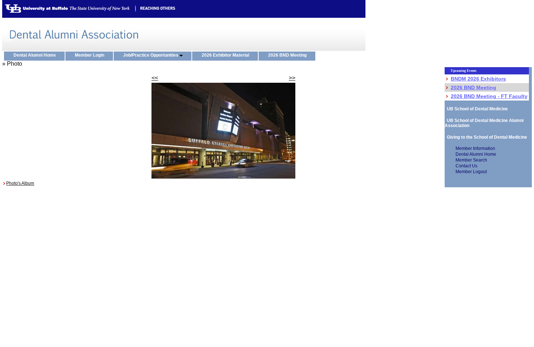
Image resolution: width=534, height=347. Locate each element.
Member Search (471, 160)
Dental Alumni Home (36, 55)
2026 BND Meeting (289, 55)
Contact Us (466, 165)
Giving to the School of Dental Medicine (486, 137)
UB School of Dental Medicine (476, 108)
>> (292, 78)
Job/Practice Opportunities (151, 55)
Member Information (475, 148)
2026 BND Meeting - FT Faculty (489, 96)
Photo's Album (20, 183)
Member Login (91, 55)
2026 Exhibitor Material (227, 55)
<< (154, 78)
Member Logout (471, 171)
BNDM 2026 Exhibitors (478, 79)
